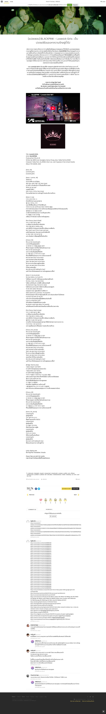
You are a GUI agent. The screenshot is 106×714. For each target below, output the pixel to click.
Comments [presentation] (32, 509)
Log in (54, 516)
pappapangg (34, 625)
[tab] (32, 509)
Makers (6, 1)
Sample (27, 696)
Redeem (32, 696)
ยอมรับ (69, 5)
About (36, 696)
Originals (19, 696)
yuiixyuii (33, 634)
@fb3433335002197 (40, 683)
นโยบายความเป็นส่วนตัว (53, 4)
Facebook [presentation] (49, 510)
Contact (41, 696)
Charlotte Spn (35, 675)
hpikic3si (33, 521)
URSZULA (57, 1)
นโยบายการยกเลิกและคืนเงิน (88, 701)
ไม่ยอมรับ (75, 5)
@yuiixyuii (37, 643)
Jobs (45, 696)
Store (11, 1)
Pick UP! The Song (50, 1)
